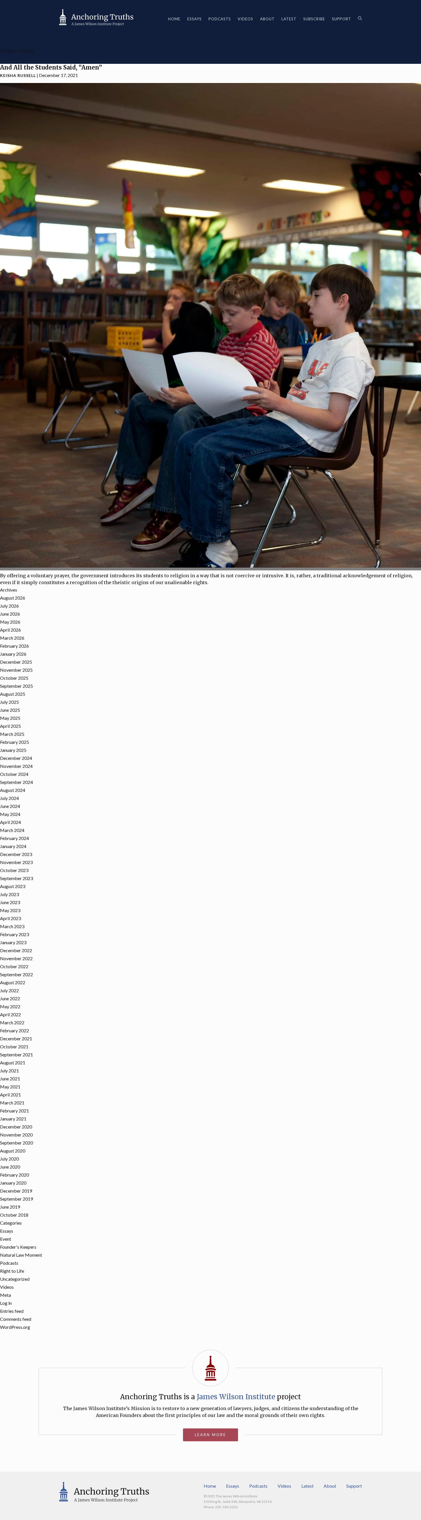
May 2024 (10, 814)
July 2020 (9, 1158)
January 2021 (13, 1118)
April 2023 (10, 918)
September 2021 (16, 1054)
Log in (6, 1303)
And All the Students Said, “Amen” (51, 67)
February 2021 (14, 1110)
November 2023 (16, 862)
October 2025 (14, 678)
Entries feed (11, 1311)
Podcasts (219, 19)
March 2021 (12, 1102)
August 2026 (12, 597)
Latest (289, 19)
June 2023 (10, 902)
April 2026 (10, 629)
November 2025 (16, 670)
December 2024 (16, 758)
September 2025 (16, 686)
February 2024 (14, 838)
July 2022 (9, 990)
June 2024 (10, 806)
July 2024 (9, 798)
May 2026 (10, 621)
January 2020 (13, 1182)
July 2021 (9, 1070)
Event (5, 1239)
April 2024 (10, 822)
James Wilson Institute (236, 1396)
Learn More (210, 1434)
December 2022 (16, 950)
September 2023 (16, 878)
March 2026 (12, 638)
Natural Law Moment (21, 1255)
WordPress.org (15, 1327)
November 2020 (16, 1134)
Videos (245, 19)
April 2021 (10, 1094)
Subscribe (314, 19)
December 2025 (16, 662)
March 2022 (12, 1022)
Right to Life (12, 1271)
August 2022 (12, 982)
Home (174, 19)
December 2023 (16, 854)
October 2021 (14, 1046)
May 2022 (10, 1006)
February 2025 (14, 742)
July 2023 (9, 894)
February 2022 (14, 1030)
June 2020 (10, 1166)
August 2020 (12, 1150)
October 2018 (14, 1214)
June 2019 (10, 1206)
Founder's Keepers (18, 1247)
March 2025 (12, 734)
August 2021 (12, 1062)
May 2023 (10, 910)
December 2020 (16, 1126)
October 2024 (14, 774)
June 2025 (10, 710)
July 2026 (9, 605)
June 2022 (10, 998)
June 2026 (10, 613)
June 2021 (10, 1078)
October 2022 (14, 966)
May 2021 (10, 1086)
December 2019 (16, 1190)
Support (341, 19)
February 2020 (14, 1174)
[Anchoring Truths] (96, 18)
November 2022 (16, 958)
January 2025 (13, 750)
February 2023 (14, 934)
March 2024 (12, 830)
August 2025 (12, 694)
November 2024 (16, 766)
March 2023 (12, 926)
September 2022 (16, 974)
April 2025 (10, 726)
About (267, 19)
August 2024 (12, 790)
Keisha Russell (18, 75)
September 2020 (16, 1142)
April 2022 (10, 1014)
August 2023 (12, 886)
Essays (194, 19)
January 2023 (13, 942)
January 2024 (13, 846)
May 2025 (10, 718)
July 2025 (9, 702)
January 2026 (13, 654)
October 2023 (14, 870)
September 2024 (16, 782)
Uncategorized (14, 1279)
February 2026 (14, 646)
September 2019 (16, 1198)
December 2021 (16, 1038)
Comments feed (15, 1319)
